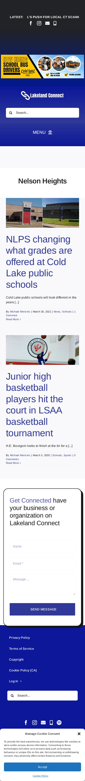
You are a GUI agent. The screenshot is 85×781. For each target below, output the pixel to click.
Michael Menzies (20, 311)
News (57, 311)
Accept (42, 767)
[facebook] (31, 23)
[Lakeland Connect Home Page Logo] (42, 90)
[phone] (55, 23)
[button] (79, 734)
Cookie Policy (40, 776)
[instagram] (39, 23)
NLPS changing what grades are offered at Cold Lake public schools (39, 262)
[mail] (47, 23)
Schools (67, 311)
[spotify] (59, 722)
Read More (12, 319)
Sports (67, 455)
